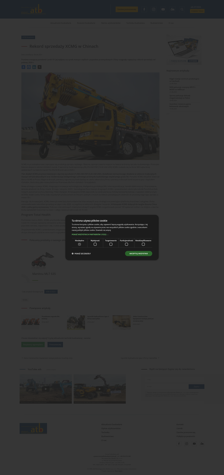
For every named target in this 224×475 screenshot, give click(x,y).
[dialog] (112, 237)
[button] (112, 234)
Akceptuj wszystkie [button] (139, 253)
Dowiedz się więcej (103, 230)
